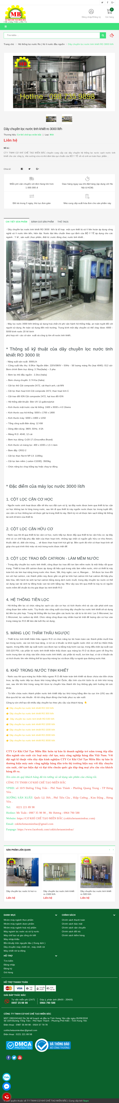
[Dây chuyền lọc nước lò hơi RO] (22, 872)
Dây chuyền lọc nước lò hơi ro (21, 891)
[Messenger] (6, 1086)
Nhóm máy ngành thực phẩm (18, 920)
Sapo (86, 1100)
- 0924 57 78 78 (39, 1024)
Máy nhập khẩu (11, 939)
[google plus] (112, 2)
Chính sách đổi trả (71, 931)
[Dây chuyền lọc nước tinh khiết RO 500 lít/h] (96, 872)
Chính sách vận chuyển (74, 927)
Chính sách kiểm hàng (73, 935)
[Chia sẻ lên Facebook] (22, 169)
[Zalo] (6, 1077)
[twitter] (102, 2)
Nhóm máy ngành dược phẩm (19, 924)
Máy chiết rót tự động (14, 951)
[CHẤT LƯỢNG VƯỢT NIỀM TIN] (40, 14)
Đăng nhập (87, 17)
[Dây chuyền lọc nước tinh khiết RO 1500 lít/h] (59, 872)
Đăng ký (97, 17)
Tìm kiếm (8, 961)
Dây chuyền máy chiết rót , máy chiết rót (24, 947)
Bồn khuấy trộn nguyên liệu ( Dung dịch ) (24, 943)
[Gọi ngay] (7, 1097)
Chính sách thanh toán (73, 920)
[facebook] (107, 2)
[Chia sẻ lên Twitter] (30, 169)
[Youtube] (19, 1057)
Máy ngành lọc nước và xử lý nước (21, 931)
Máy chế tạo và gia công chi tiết (20, 935)
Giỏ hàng (8, 972)
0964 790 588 (47, 1003)
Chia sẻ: (7, 169)
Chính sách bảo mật (72, 924)
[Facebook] (9, 1057)
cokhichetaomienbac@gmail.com (20, 1030)
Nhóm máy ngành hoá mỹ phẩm (20, 927)
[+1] (37, 169)
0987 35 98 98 (19, 1003)
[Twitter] (14, 1057)
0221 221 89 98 (24, 1034)
